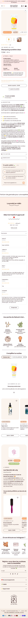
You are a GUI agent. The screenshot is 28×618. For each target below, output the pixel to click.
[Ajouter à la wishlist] (17, 400)
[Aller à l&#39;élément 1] (8, 39)
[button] (5, 45)
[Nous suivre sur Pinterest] (15, 574)
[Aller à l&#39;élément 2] (14, 39)
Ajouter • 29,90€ (10, 435)
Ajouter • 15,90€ (11, 530)
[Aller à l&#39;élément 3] (19, 39)
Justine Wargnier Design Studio (14, 612)
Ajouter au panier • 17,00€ (14, 85)
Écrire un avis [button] (14, 227)
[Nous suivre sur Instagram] (12, 574)
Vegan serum (4, 426)
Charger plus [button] (14, 307)
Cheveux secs (6, 357)
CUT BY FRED (4, 424)
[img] (14, 242)
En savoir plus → (8, 97)
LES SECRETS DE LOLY (7, 47)
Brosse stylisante (7, 522)
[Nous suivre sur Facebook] (10, 574)
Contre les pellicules (17, 357)
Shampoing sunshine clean (14, 386)
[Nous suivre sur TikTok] (17, 574)
